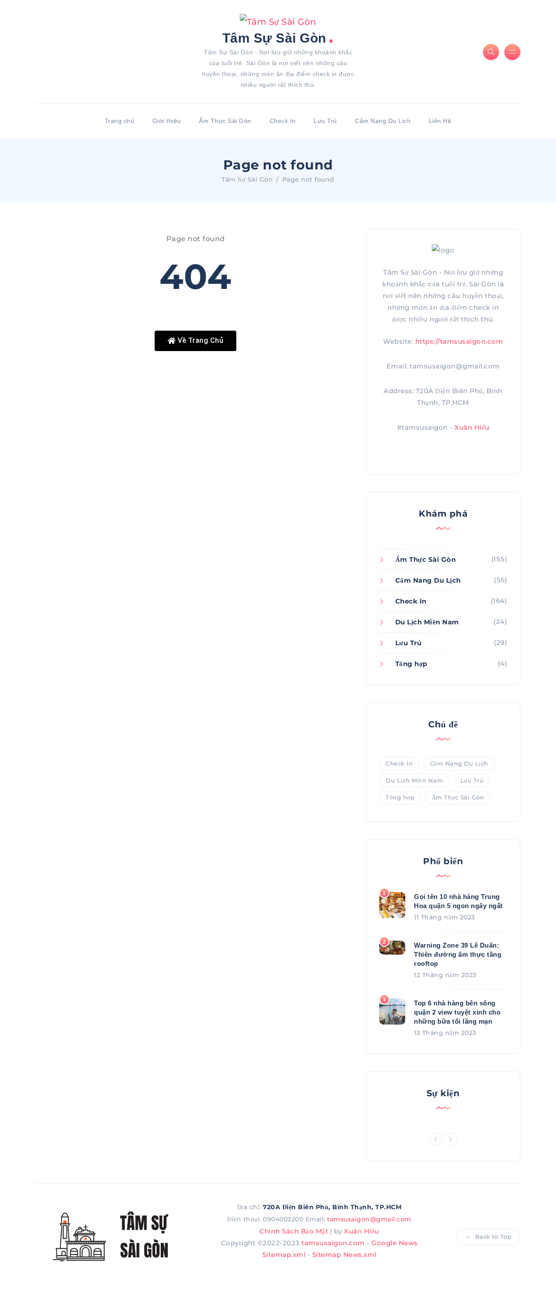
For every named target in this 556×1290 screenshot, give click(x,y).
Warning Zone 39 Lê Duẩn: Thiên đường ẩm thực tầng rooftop (457, 954)
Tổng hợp (411, 664)
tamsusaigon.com (333, 1243)
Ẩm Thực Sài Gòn (225, 120)
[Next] (450, 1139)
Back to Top (493, 1236)
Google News (394, 1243)
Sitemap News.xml (344, 1254)
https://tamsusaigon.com (459, 341)
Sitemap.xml (284, 1254)
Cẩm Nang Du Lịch (382, 120)
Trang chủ (120, 120)
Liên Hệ (440, 120)
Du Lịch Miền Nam (427, 622)
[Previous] (435, 1139)
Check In (283, 120)
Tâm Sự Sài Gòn (278, 37)
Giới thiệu (166, 120)
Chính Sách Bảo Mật (293, 1231)
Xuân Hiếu (472, 427)
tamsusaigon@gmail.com (369, 1219)
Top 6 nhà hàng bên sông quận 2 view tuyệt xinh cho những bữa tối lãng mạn (457, 1012)
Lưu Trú (325, 120)
